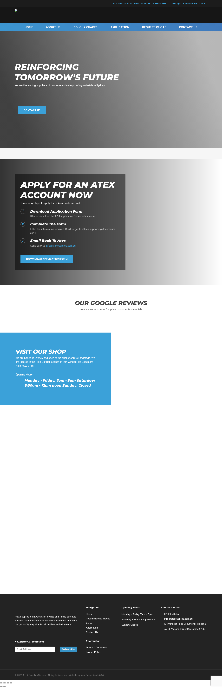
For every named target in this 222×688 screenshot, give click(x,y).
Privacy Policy (93, 652)
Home (89, 614)
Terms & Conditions (96, 647)
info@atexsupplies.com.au (189, 3)
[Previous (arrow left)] (1, 686)
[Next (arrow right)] (4, 686)
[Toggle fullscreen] (4, 682)
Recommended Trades (98, 618)
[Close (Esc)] (11, 682)
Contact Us (92, 632)
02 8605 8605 (171, 614)
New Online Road (89, 675)
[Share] (8, 682)
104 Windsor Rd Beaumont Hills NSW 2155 (139, 3)
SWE (102, 675)
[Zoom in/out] (1, 682)
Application (92, 627)
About (89, 623)
